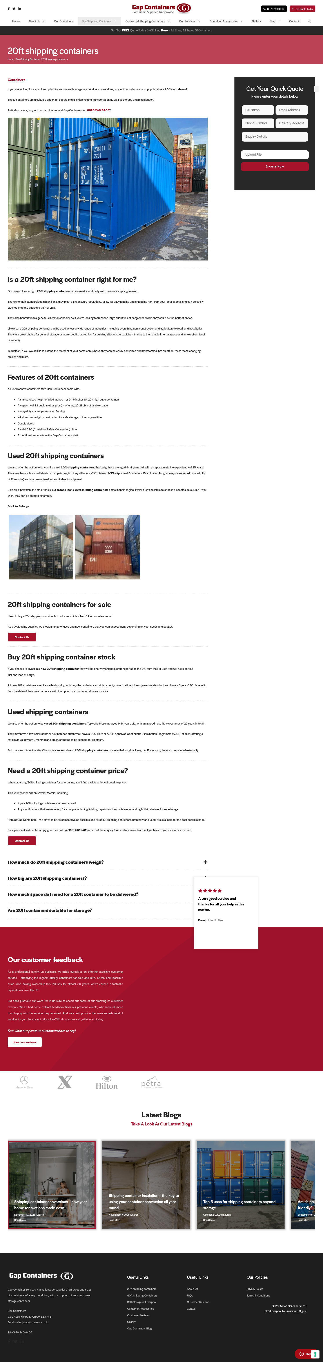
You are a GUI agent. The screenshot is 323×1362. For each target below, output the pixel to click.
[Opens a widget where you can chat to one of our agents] (306, 1354)
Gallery (256, 21)
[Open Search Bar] (309, 21)
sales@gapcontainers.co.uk (31, 1322)
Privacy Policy (255, 1289)
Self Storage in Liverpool (141, 1302)
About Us (34, 21)
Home (16, 21)
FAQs (190, 1295)
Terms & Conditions (258, 1295)
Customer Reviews (138, 1315)
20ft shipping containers (141, 1289)
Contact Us (22, 637)
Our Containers (63, 21)
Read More (20, 1220)
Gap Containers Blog (139, 1328)
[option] (226, 907)
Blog (272, 21)
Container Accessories (224, 21)
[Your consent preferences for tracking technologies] (315, 1354)
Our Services (187, 21)
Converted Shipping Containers (145, 21)
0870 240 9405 (276, 9)
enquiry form (111, 830)
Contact (294, 21)
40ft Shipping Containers (142, 1295)
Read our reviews (25, 1042)
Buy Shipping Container (96, 21)
